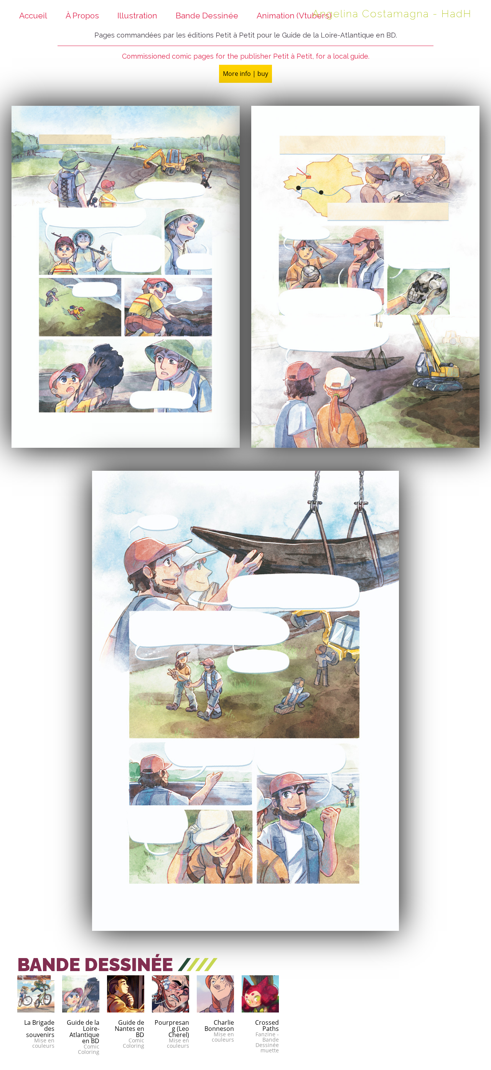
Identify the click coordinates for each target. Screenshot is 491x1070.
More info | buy (245, 73)
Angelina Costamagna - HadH (392, 13)
